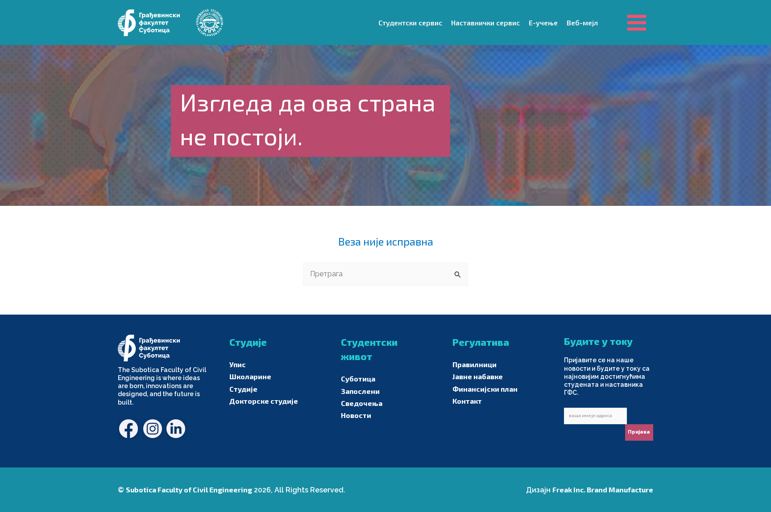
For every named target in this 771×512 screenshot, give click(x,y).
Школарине (250, 376)
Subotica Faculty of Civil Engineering (189, 489)
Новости (356, 415)
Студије (243, 389)
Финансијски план (485, 389)
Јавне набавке (477, 376)
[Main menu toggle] (636, 22)
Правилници (474, 364)
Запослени (360, 391)
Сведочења (361, 403)
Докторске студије (263, 401)
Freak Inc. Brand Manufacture (602, 489)
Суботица (358, 378)
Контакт (467, 401)
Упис (237, 364)
